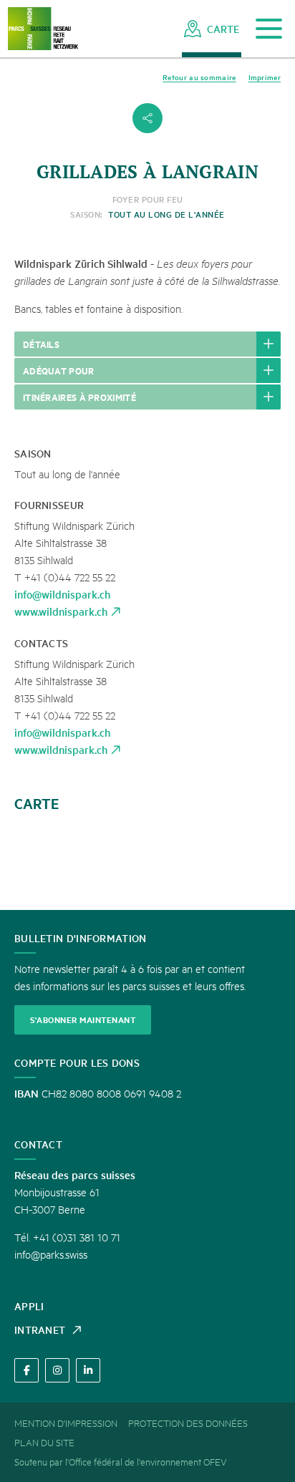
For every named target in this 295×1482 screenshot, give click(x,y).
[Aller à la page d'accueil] (43, 29)
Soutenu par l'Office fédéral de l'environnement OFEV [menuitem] (120, 1461)
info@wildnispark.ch (62, 593)
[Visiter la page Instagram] (57, 1370)
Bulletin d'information (80, 938)
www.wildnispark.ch (60, 611)
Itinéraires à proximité (79, 396)
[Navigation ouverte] (269, 29)
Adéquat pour (59, 370)
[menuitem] (211, 28)
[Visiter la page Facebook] (26, 1370)
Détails (41, 343)
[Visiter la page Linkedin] (88, 1370)
